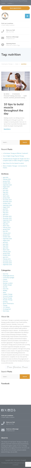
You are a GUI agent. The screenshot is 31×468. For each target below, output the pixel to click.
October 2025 (6, 183)
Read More (7, 129)
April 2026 (5, 177)
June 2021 (5, 231)
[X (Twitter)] (5, 410)
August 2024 (6, 207)
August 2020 (6, 240)
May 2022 (5, 224)
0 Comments (16, 94)
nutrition (11, 97)
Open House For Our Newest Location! (13, 163)
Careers (3, 3)
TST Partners (6, 307)
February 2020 (7, 251)
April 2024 (5, 214)
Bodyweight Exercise (8, 275)
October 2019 (6, 255)
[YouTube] (11, 410)
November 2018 (7, 263)
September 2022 (7, 220)
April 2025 (5, 194)
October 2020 (6, 237)
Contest (5, 279)
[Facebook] (2, 410)
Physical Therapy (7, 298)
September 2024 (7, 205)
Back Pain (5, 274)
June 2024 (5, 211)
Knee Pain (5, 288)
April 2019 (5, 257)
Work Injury (6, 311)
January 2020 (6, 253)
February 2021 (7, 233)
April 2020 (5, 248)
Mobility (5, 290)
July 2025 (5, 188)
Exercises (18, 96)
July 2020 (5, 242)
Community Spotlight (8, 277)
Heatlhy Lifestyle (7, 285)
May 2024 (5, 212)
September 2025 (7, 185)
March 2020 (6, 250)
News (4, 292)
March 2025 (6, 196)
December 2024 (7, 199)
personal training (20, 97)
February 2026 (7, 179)
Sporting (5, 301)
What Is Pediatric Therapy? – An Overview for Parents (15, 167)
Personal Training (9, 96)
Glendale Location (8, 283)
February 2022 (7, 227)
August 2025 (6, 186)
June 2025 (5, 190)
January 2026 (6, 181)
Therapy (5, 305)
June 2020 (5, 244)
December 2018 (7, 261)
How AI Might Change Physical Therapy (13, 156)
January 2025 (6, 198)
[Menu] (27, 16)
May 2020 (5, 246)
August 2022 (6, 222)
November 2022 (7, 218)
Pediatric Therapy (7, 294)
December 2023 (7, 216)
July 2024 (5, 209)
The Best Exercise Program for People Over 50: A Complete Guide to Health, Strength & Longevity (16, 159)
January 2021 (6, 235)
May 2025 (5, 192)
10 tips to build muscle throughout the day (13, 108)
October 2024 (6, 203)
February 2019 (7, 259)
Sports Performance (8, 303)
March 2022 (6, 225)
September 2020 (7, 238)
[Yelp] (14, 410)
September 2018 (7, 264)
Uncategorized (7, 309)
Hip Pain (5, 287)
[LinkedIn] (9, 410)
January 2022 (6, 229)
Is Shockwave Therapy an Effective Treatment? (15, 153)
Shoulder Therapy (7, 300)
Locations (10, 3)
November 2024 (7, 201)
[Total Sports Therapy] (5, 16)
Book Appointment (15, 8)
